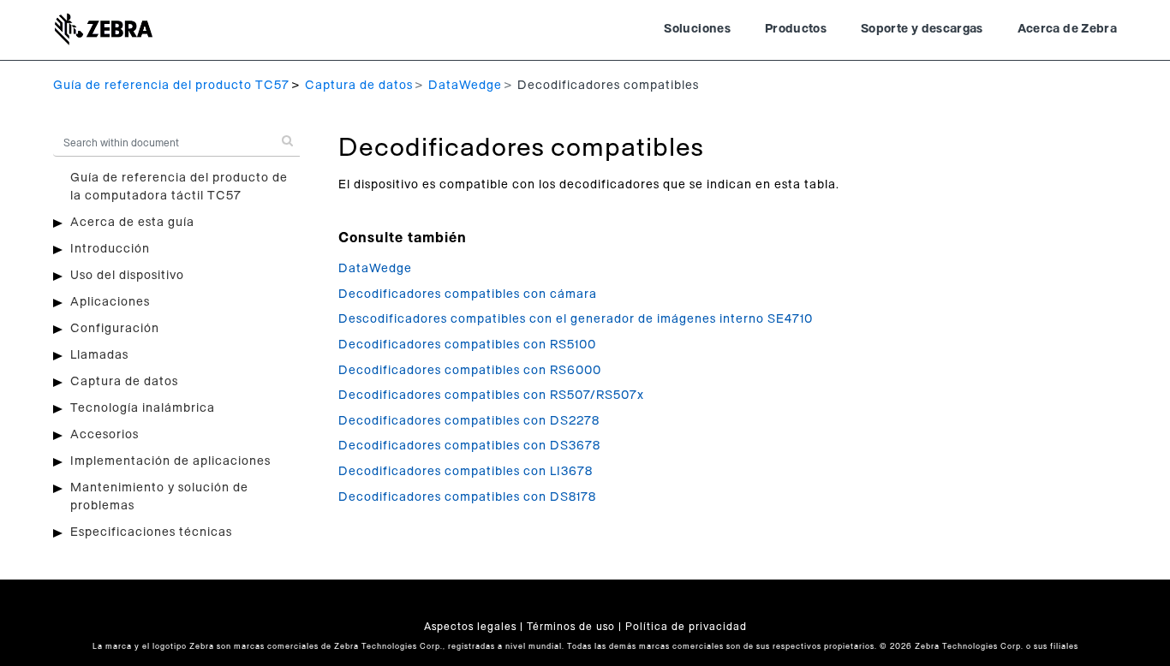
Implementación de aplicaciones (170, 461)
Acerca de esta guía (132, 223)
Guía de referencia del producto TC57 (171, 86)
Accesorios (104, 435)
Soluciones (697, 29)
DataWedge (465, 86)
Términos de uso (571, 626)
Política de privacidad (686, 626)
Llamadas (99, 355)
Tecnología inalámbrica (142, 408)
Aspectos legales (470, 626)
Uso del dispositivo (127, 276)
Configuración (114, 329)
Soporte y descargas (922, 29)
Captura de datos (359, 86)
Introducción (110, 249)
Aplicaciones (110, 302)
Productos (796, 29)
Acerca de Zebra (1067, 29)
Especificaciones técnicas (151, 532)
